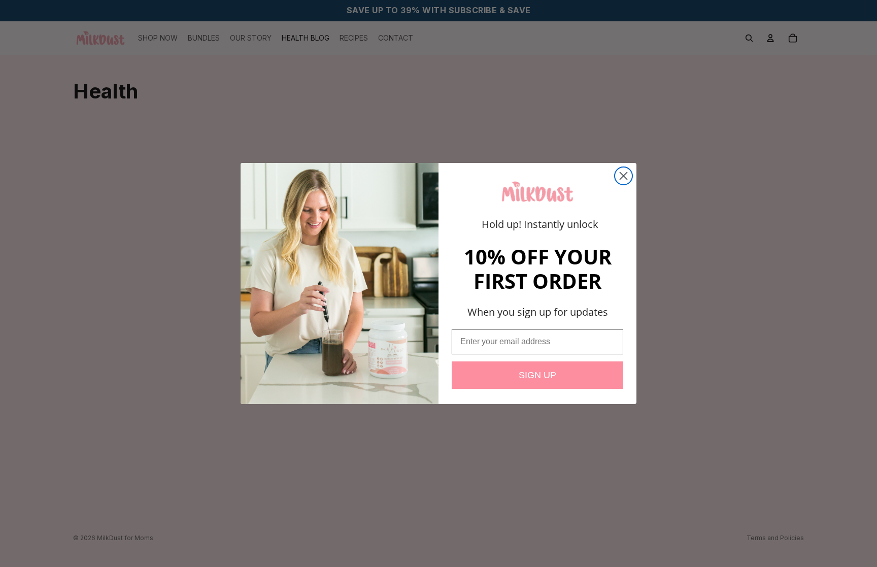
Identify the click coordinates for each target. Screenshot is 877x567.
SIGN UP (537, 375)
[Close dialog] (623, 176)
